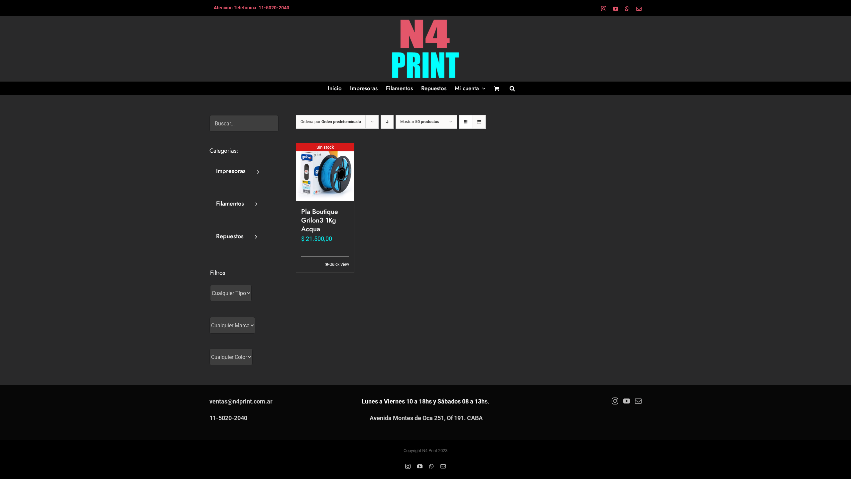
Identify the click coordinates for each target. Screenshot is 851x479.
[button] (512, 88)
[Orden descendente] (387, 122)
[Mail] (638, 401)
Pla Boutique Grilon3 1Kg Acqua (319, 220)
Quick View (339, 264)
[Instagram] (615, 401)
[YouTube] (626, 401)
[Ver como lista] (478, 121)
